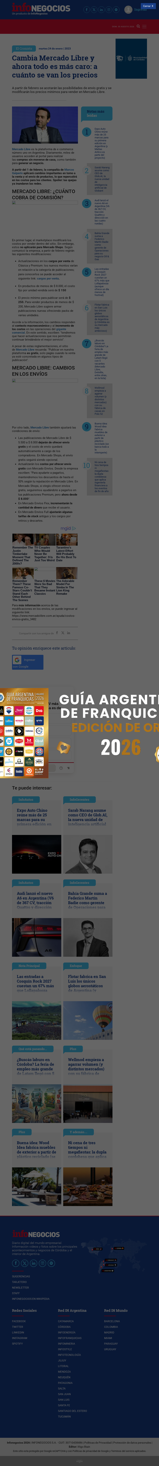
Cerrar (147, 6)
